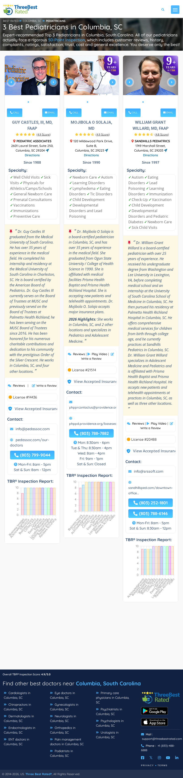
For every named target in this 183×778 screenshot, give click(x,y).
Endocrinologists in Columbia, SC (19, 730)
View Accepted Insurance (33, 408)
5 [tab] (157, 102)
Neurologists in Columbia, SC (63, 718)
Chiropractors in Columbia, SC (17, 707)
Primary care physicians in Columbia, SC (112, 697)
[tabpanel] (32, 84)
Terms (163, 765)
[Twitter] (151, 757)
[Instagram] (159, 757)
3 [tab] (35, 102)
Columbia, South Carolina (108, 683)
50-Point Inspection (66, 39)
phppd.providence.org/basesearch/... (97, 424)
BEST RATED (11, 21)
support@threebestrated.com (162, 738)
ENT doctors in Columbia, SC (16, 741)
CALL (15, 112)
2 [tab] (32, 102)
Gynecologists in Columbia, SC (64, 707)
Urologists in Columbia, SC (107, 734)
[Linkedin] (176, 757)
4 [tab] (153, 102)
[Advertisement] (91, 638)
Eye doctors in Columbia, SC (62, 695)
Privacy (147, 765)
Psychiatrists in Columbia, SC (109, 711)
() (43, 134)
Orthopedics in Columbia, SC (62, 730)
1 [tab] (28, 102)
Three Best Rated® (38, 774)
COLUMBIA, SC (32, 21)
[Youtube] (168, 757)
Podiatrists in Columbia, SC (61, 753)
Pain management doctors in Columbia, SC (67, 741)
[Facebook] (142, 757)
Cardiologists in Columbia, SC (17, 695)
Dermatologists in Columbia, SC (19, 718)
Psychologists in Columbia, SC (110, 723)
